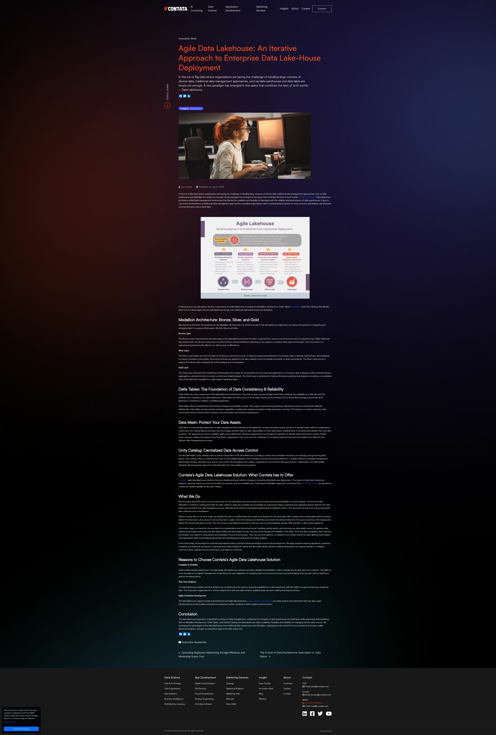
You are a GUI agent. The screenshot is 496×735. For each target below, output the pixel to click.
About (295, 8)
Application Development (233, 8)
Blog (261, 693)
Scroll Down (167, 92)
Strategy (230, 683)
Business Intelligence (173, 699)
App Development (205, 677)
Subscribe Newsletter (194, 642)
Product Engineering (204, 699)
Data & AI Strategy (172, 683)
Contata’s (183, 480)
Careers (306, 8)
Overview (288, 683)
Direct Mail (231, 704)
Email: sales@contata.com (316, 686)
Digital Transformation (205, 683)
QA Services (200, 688)
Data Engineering (172, 688)
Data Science (212, 8)
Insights (284, 8)
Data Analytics (170, 693)
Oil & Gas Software (203, 704)
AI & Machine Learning (174, 704)
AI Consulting (196, 8)
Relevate (230, 699)
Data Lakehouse (308, 197)
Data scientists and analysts (259, 601)
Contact (322, 8)
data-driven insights (309, 483)
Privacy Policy (326, 731)
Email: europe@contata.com (317, 694)
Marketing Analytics (235, 688)
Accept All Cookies (21, 729)
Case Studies (265, 683)
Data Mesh (296, 306)
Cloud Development (204, 693)
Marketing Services (261, 8)
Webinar (262, 699)
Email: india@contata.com (316, 706)
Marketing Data (233, 693)
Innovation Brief (187, 38)
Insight (263, 677)
